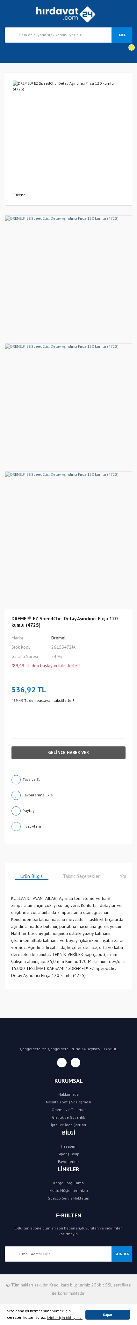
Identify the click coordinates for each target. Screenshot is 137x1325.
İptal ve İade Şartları (68, 1124)
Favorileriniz (68, 1161)
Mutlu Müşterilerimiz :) (68, 1190)
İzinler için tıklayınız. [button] (65, 1317)
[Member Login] (10, 52)
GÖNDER (122, 1253)
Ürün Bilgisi (32, 876)
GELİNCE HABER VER (68, 752)
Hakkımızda (68, 1094)
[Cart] (127, 52)
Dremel (58, 638)
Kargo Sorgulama (68, 1182)
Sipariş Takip (68, 1153)
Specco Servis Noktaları (68, 1198)
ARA (122, 34)
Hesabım (68, 1146)
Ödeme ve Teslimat (69, 1109)
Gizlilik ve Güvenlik (68, 1117)
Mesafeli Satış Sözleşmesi (68, 1102)
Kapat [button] (107, 1315)
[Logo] (69, 14)
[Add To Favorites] (68, 795)
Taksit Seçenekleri (82, 876)
